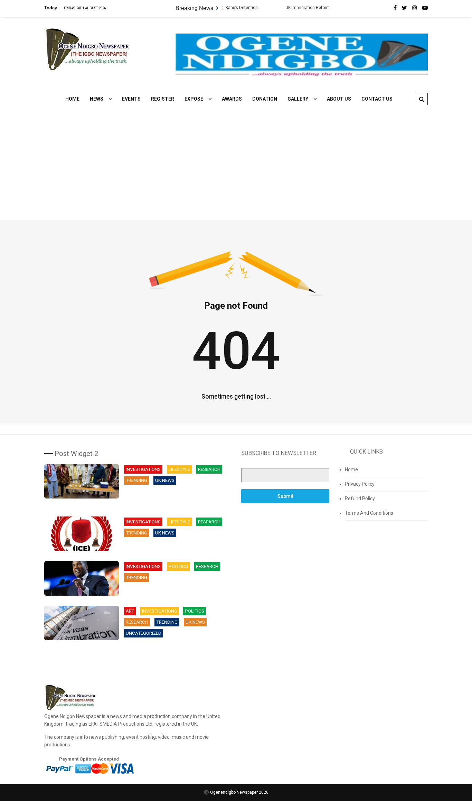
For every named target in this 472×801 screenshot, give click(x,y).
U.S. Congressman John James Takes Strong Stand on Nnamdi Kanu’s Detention (175, 591)
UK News (164, 480)
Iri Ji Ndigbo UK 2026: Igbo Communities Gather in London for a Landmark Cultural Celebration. (175, 498)
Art (130, 611)
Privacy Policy (360, 484)
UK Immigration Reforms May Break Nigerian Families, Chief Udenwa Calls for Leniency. (175, 650)
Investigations (143, 469)
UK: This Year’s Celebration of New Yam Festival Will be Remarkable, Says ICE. (172, 546)
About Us (339, 99)
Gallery (297, 99)
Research (209, 469)
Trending (136, 480)
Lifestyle (179, 469)
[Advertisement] (236, 158)
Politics (178, 566)
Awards (232, 99)
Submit (285, 496)
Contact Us (377, 99)
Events (131, 99)
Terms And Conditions (369, 513)
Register (162, 99)
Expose (194, 99)
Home (72, 99)
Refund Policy (360, 498)
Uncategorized (143, 633)
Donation (264, 99)
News (96, 99)
